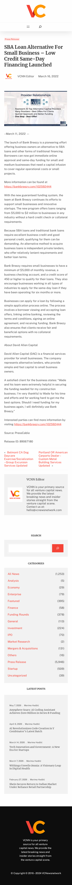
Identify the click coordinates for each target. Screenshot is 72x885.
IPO (10, 635)
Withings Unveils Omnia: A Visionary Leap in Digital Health (35, 767)
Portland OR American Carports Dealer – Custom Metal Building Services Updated (53, 459)
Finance (13, 607)
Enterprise (14, 594)
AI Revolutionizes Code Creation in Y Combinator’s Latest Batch (31, 730)
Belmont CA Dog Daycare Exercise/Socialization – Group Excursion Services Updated (18, 459)
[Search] (57, 548)
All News (13, 574)
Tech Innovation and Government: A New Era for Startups (34, 748)
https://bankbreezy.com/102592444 (27, 186)
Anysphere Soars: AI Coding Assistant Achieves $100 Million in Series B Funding (34, 711)
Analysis (13, 580)
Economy (14, 587)
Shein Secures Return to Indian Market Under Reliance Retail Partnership (33, 786)
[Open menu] (28, 27)
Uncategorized (17, 675)
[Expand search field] (40, 27)
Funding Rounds (18, 614)
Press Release (12, 39)
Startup (13, 668)
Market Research (19, 641)
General (13, 621)
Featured (14, 601)
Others (12, 655)
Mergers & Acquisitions (23, 648)
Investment (15, 628)
